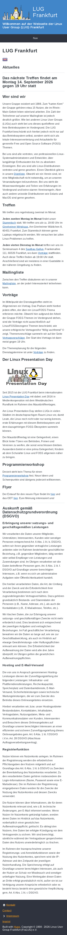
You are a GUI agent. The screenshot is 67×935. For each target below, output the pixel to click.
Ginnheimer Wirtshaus (15, 226)
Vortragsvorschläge (13, 338)
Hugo (17, 927)
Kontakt (10, 904)
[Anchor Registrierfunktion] (31, 749)
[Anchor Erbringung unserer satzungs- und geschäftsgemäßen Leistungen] (62, 525)
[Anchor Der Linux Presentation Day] (55, 359)
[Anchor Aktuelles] (21, 67)
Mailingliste (9, 283)
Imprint (6, 921)
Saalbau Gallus (35, 249)
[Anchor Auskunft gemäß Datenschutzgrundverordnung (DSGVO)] (62, 512)
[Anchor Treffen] (17, 205)
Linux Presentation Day (15, 396)
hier (53, 494)
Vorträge (43, 253)
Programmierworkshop (15, 475)
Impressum (12, 916)
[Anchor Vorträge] (20, 295)
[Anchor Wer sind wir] (28, 96)
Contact (6, 910)
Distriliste (19, 174)
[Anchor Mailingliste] (26, 272)
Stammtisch (9, 222)
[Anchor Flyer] (14, 487)
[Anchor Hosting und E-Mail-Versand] (46, 665)
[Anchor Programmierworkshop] (46, 464)
